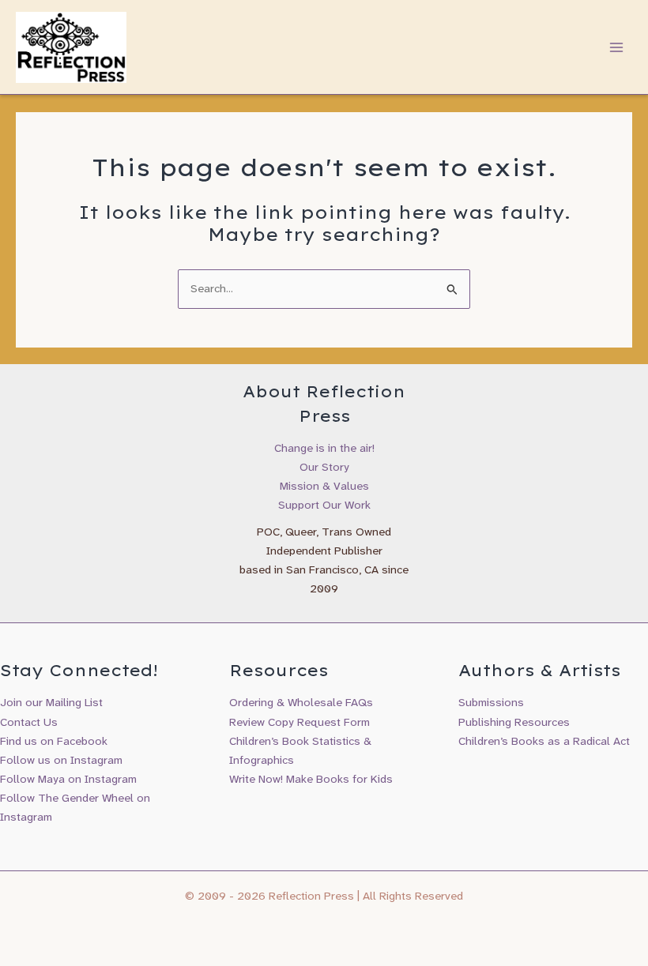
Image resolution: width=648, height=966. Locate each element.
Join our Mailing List (51, 702)
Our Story (324, 467)
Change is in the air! (324, 448)
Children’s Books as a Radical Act (544, 741)
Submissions (491, 702)
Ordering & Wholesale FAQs (301, 702)
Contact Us (29, 722)
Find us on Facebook (53, 741)
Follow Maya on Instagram (68, 779)
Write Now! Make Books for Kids (311, 779)
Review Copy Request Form (299, 722)
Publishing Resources (514, 722)
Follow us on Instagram (61, 760)
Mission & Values (324, 486)
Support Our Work (324, 505)
